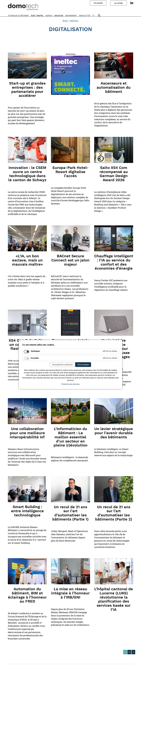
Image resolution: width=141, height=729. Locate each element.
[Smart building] (113, 411)
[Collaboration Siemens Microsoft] (27, 411)
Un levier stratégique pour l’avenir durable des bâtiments (113, 433)
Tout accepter (83, 364)
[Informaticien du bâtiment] (70, 411)
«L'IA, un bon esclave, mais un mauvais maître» (27, 260)
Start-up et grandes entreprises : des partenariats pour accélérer (27, 89)
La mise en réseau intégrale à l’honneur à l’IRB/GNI (70, 593)
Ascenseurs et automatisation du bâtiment (114, 87)
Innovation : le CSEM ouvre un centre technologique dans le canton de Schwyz (27, 173)
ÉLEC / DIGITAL (70, 20)
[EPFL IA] (27, 238)
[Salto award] (113, 150)
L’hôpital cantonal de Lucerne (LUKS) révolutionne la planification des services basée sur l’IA (113, 599)
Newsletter (84, 15)
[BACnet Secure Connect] (70, 238)
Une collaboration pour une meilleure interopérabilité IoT (27, 433)
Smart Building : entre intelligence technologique (27, 511)
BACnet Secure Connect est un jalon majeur (70, 260)
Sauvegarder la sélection (62, 364)
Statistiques (35, 351)
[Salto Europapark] (70, 150)
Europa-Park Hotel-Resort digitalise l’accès (70, 171)
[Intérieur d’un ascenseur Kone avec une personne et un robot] (113, 65)
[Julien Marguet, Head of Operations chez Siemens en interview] (70, 489)
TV (93, 15)
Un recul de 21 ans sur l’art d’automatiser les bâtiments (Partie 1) (70, 513)
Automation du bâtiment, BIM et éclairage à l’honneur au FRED (27, 595)
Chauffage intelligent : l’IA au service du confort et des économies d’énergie (113, 262)
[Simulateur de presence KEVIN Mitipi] (113, 323)
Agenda (48, 15)
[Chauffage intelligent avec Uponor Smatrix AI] (113, 238)
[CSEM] (27, 150)
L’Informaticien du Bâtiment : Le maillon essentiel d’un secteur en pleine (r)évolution (70, 437)
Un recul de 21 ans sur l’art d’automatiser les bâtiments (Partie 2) (113, 513)
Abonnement (71, 15)
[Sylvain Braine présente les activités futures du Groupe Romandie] (70, 571)
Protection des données (70, 384)
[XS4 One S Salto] (27, 323)
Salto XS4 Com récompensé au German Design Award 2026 (114, 173)
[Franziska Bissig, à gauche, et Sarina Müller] (113, 571)
